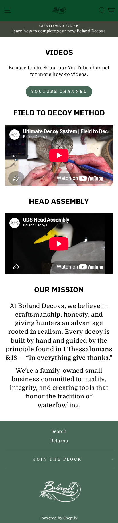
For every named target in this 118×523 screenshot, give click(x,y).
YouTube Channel (59, 91)
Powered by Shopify (58, 518)
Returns (59, 440)
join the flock (57, 459)
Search (59, 431)
